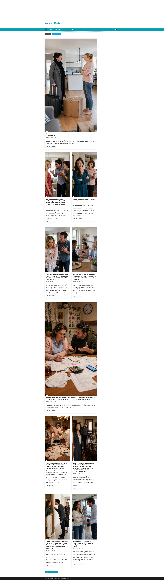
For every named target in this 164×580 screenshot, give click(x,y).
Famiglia (74, 29)
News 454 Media (52, 23)
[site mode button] (116, 29)
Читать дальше (51, 146)
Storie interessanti (66, 29)
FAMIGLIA (50, 29)
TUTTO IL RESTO (57, 29)
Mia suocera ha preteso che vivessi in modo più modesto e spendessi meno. (77, 34)
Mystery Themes (69, 578)
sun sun (56, 137)
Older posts (48, 572)
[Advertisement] (82, 10)
